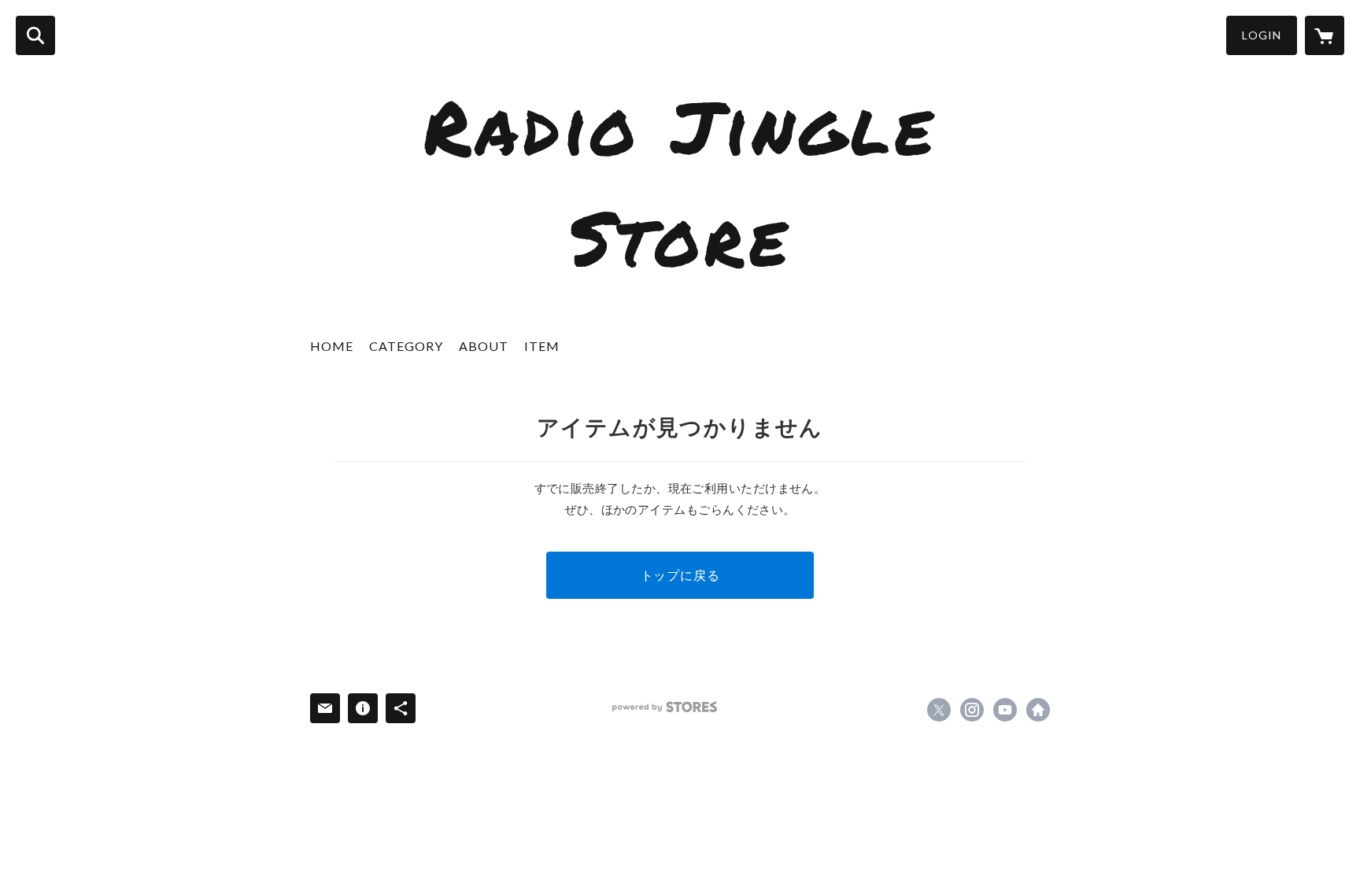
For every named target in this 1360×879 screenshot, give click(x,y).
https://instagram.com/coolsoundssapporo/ (972, 710)
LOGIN (1261, 35)
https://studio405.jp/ (1038, 710)
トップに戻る (680, 574)
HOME (331, 345)
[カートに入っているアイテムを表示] (1324, 35)
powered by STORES (665, 707)
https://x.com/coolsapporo (939, 710)
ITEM (542, 345)
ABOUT (483, 345)
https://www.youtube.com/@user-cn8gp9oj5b (1005, 710)
